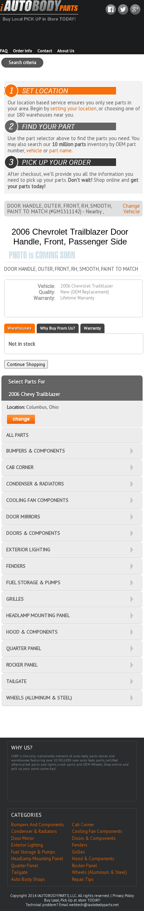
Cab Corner (83, 825)
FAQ (4, 50)
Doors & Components (94, 838)
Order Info (22, 50)
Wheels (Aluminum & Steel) (99, 872)
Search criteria (22, 62)
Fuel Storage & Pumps (33, 852)
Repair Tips (83, 879)
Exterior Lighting (27, 845)
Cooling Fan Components (97, 831)
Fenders (79, 845)
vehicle (34, 150)
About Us (65, 50)
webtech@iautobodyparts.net (94, 904)
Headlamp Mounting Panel (37, 859)
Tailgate (19, 872)
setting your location (73, 108)
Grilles (78, 852)
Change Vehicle (131, 208)
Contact (44, 50)
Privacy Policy (123, 895)
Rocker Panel (84, 866)
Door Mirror (22, 838)
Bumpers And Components (37, 825)
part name (60, 150)
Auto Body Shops (28, 879)
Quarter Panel (24, 866)
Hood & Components (93, 859)
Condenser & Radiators (34, 831)
